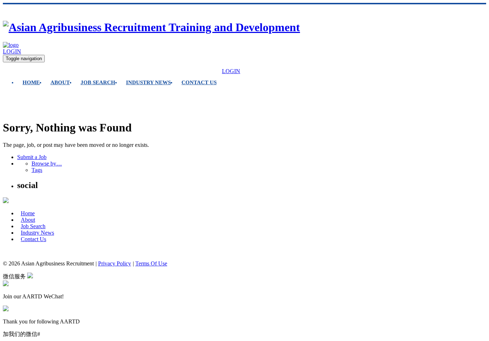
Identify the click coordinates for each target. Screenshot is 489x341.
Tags (37, 170)
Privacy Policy (114, 263)
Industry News (148, 82)
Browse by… (47, 163)
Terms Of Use (151, 263)
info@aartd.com (21, 251)
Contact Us (199, 82)
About (60, 82)
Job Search (98, 82)
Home (31, 82)
